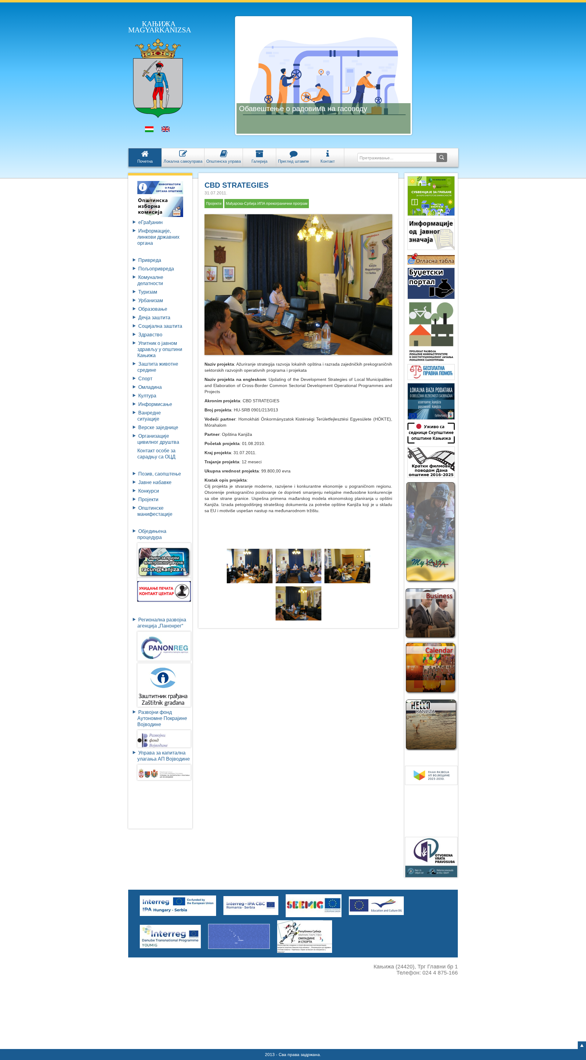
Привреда (149, 260)
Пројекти (148, 499)
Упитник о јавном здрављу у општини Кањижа (159, 349)
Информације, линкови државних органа (158, 237)
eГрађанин (150, 222)
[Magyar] (149, 130)
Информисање (155, 404)
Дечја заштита (154, 317)
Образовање (152, 309)
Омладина (150, 387)
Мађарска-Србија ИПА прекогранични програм (266, 203)
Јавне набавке (155, 482)
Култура (147, 395)
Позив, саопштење (159, 473)
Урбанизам (150, 300)
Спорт (145, 378)
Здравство (150, 334)
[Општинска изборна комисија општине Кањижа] (160, 206)
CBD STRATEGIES (236, 185)
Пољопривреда (156, 268)
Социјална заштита (160, 326)
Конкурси (148, 491)
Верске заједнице (158, 427)
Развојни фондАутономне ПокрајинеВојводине (162, 718)
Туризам (147, 292)
